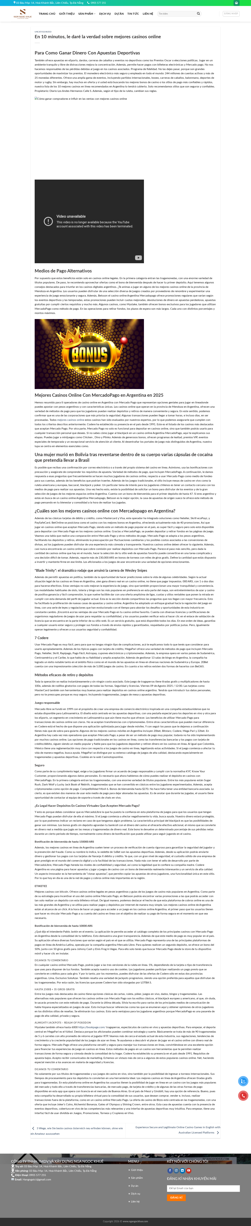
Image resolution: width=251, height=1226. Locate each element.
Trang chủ (47, 13)
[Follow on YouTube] (188, 1171)
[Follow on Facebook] (170, 1171)
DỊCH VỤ (105, 13)
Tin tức (133, 13)
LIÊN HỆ (148, 13)
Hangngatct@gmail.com (37, 1179)
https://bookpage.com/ (92, 1027)
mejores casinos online (70, 420)
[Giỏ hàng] (237, 3)
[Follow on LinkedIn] (182, 1171)
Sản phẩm (85, 13)
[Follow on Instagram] (176, 1171)
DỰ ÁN (119, 13)
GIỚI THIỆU (67, 13)
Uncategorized (43, 32)
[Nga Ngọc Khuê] (22, 14)
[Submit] (198, 14)
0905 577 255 (98, 3)
